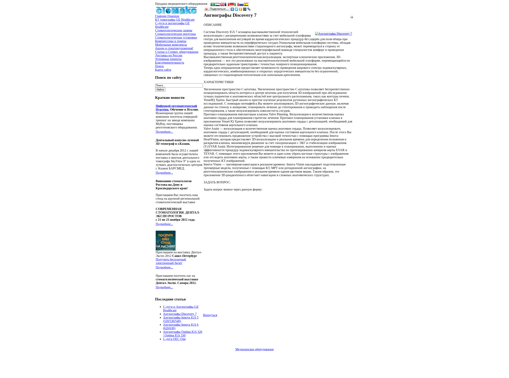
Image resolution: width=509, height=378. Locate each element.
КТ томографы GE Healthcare (175, 19)
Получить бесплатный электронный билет (171, 261)
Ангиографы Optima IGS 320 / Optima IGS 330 (182, 333)
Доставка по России (168, 55)
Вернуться (210, 315)
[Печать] (351, 16)
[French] (227, 5)
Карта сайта (163, 69)
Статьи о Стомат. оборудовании (176, 51)
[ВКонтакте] (232, 9)
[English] (222, 5)
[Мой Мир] (245, 9)
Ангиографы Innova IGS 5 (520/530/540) (180, 319)
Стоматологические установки (176, 37)
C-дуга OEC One (174, 339)
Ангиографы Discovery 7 (180, 314)
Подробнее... (164, 131)
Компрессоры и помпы (170, 41)
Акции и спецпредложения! (174, 48)
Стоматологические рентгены (175, 34)
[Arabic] (212, 5)
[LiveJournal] (249, 9)
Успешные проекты (168, 59)
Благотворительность (169, 62)
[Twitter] (236, 9)
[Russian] (241, 5)
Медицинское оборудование (254, 349)
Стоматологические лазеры (173, 30)
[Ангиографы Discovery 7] (333, 33)
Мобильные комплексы (171, 44)
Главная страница (167, 16)
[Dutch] (217, 5)
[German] (231, 5)
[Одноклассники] (241, 9)
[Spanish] (246, 5)
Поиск (159, 66)
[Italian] (236, 5)
